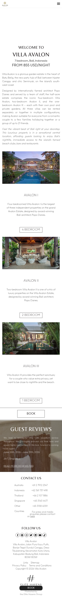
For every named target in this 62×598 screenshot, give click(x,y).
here (32, 516)
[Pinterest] (22, 535)
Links (25, 563)
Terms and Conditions (40, 566)
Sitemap (35, 563)
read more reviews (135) (18, 466)
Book (31, 413)
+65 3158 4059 (40, 506)
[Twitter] (31, 535)
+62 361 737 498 (39, 491)
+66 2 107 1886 (40, 496)
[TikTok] (44, 535)
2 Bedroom (31, 315)
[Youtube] (40, 535)
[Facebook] (18, 535)
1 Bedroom (31, 400)
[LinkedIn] (35, 535)
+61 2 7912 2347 (40, 485)
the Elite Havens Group (31, 594)
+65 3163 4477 (40, 501)
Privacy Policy (19, 566)
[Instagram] (27, 535)
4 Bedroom (31, 229)
